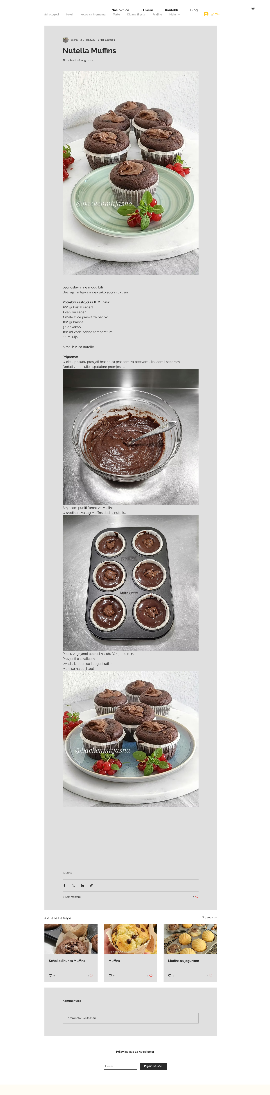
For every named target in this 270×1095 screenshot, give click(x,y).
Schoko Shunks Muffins (67, 961)
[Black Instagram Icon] (253, 8)
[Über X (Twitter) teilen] (73, 885)
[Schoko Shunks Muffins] (71, 939)
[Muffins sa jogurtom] (190, 939)
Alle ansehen (209, 917)
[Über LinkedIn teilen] (82, 885)
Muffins (67, 872)
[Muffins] (130, 939)
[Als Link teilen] (91, 885)
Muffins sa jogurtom (183, 961)
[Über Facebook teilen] (64, 885)
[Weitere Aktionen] (196, 40)
